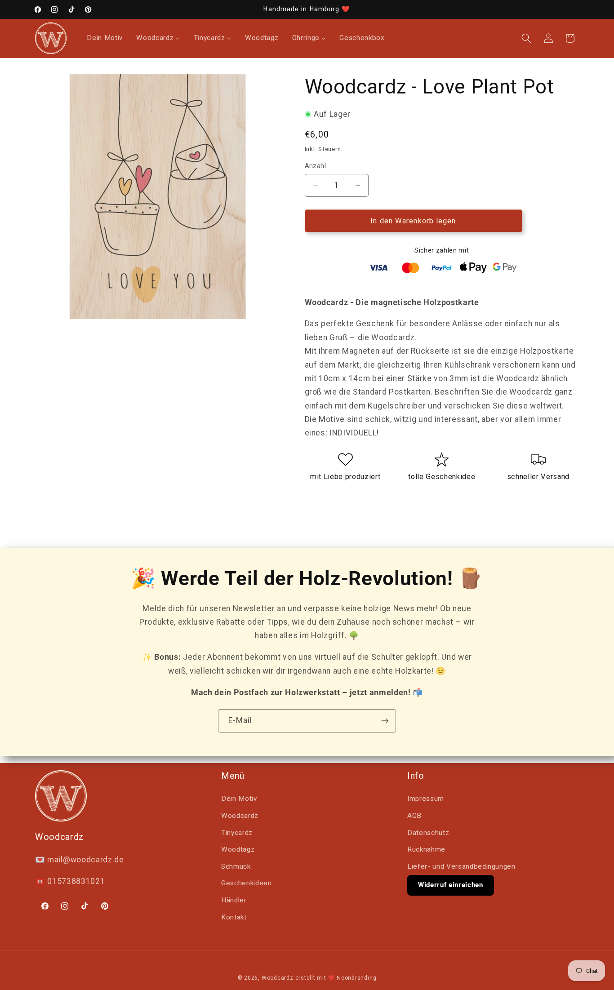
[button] (526, 38)
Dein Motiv (239, 799)
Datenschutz (428, 833)
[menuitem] (104, 38)
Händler (234, 900)
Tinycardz (237, 833)
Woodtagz (237, 849)
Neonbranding (356, 978)
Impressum (425, 799)
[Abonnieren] (385, 721)
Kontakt (234, 917)
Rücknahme (426, 849)
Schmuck (236, 866)
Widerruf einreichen (450, 885)
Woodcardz (239, 816)
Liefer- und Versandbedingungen (461, 866)
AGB (414, 816)
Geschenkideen (246, 883)
